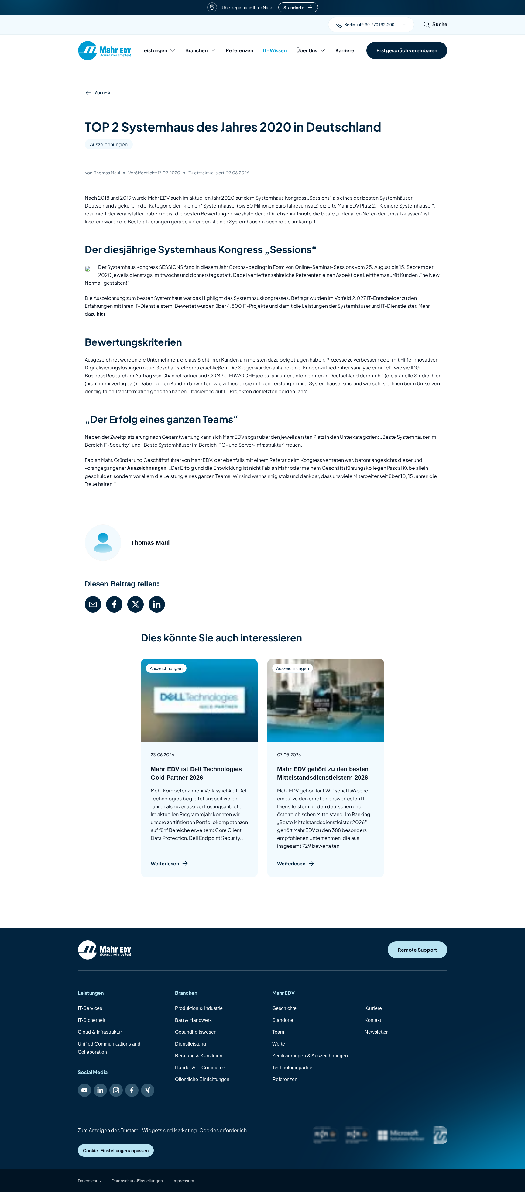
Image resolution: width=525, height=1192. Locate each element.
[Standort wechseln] (404, 24)
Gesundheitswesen (196, 1032)
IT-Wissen (275, 50)
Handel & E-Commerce (200, 1067)
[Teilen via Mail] (93, 604)
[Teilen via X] (135, 604)
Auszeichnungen (109, 144)
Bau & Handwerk (193, 1020)
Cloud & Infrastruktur (100, 1032)
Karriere (344, 50)
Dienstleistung (190, 1043)
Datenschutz (90, 1180)
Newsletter (376, 1032)
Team (278, 1032)
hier (101, 314)
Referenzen (239, 50)
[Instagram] (116, 1090)
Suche (439, 24)
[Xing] (147, 1090)
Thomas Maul (150, 542)
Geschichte (284, 1008)
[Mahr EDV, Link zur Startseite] (104, 50)
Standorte (293, 7)
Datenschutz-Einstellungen (137, 1180)
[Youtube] (84, 1090)
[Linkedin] (100, 1090)
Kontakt (373, 1020)
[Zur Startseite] (104, 950)
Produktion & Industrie (199, 1008)
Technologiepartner (293, 1067)
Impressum (183, 1180)
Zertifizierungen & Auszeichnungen (310, 1055)
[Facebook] (132, 1090)
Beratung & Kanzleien (198, 1055)
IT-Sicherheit (91, 1020)
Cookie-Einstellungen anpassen (116, 1150)
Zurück (102, 92)
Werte (278, 1043)
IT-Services (90, 1008)
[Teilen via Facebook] (114, 604)
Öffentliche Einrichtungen (202, 1079)
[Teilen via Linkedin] (157, 604)
